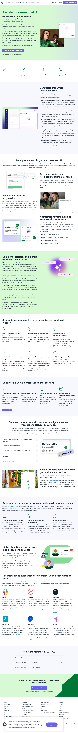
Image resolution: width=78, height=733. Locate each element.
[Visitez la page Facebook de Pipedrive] (66, 724)
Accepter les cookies (51, 724)
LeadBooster (31, 553)
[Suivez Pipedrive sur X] (71, 724)
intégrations (18, 583)
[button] (5, 724)
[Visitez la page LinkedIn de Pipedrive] (74, 724)
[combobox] (56, 2)
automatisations (53, 480)
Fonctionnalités (9, 2)
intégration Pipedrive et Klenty (61, 636)
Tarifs (38, 2)
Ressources (31, 2)
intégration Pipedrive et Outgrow (36, 609)
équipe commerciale (48, 581)
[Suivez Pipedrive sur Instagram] (69, 724)
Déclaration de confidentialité (28, 727)
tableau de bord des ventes (11, 506)
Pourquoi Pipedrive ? (20, 2)
